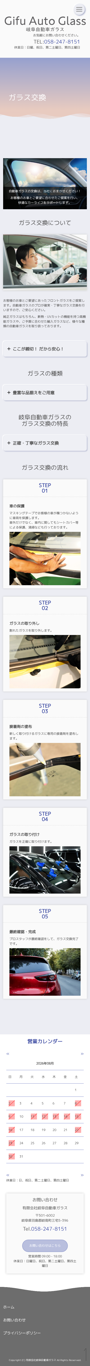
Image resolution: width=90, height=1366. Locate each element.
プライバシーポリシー (22, 1333)
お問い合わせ (14, 1320)
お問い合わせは (45, 1245)
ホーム (8, 1307)
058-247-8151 (62, 41)
